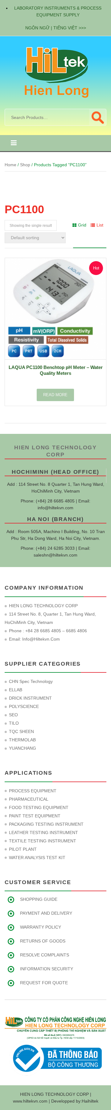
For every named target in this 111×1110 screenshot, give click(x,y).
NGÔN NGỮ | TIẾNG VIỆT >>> (55, 27)
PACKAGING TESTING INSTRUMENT (46, 824)
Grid (82, 224)
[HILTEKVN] (55, 72)
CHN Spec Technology (31, 681)
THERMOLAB (22, 739)
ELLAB (15, 689)
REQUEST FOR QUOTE (44, 982)
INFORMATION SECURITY (46, 968)
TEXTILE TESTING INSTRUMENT (42, 840)
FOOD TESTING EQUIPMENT (38, 807)
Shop (25, 164)
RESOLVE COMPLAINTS (44, 954)
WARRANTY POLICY (40, 927)
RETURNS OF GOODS (42, 940)
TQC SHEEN (21, 731)
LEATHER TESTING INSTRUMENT (43, 832)
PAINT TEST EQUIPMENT (34, 815)
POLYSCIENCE (24, 706)
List (100, 224)
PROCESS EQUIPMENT (32, 790)
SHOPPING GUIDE (38, 899)
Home (10, 164)
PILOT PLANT (23, 849)
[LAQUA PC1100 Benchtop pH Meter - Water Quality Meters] (55, 308)
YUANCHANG (22, 748)
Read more (55, 394)
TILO (14, 723)
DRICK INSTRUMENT (30, 698)
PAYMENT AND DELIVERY (46, 913)
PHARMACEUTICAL (28, 799)
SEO (13, 714)
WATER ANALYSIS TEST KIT (37, 857)
